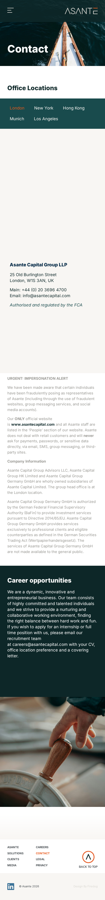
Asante (13, 847)
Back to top (88, 866)
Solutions (15, 853)
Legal (40, 859)
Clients (13, 859)
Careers (42, 847)
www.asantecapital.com (33, 424)
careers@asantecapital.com (40, 644)
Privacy (42, 865)
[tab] (17, 108)
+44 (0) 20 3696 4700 (44, 289)
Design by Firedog (86, 886)
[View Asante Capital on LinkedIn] (10, 886)
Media (11, 865)
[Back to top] (88, 857)
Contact (43, 853)
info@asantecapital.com (46, 295)
